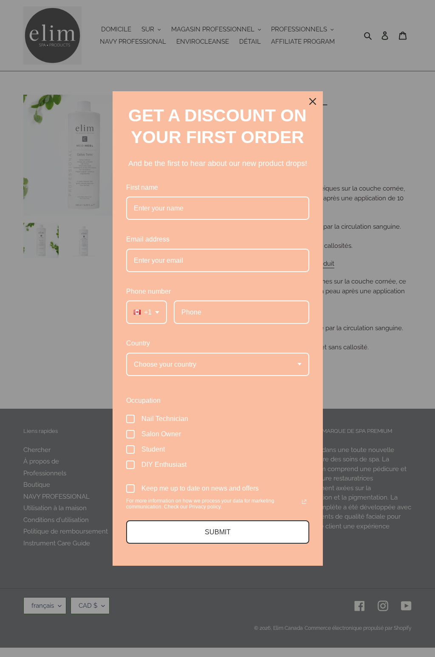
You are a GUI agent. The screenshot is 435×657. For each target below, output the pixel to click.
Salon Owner (161, 434)
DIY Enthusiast (163, 464)
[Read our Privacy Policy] (304, 502)
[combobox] (146, 312)
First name (142, 187)
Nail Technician (164, 418)
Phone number (148, 291)
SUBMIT (218, 532)
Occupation (143, 400)
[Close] (312, 101)
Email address (147, 239)
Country (138, 343)
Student (153, 449)
